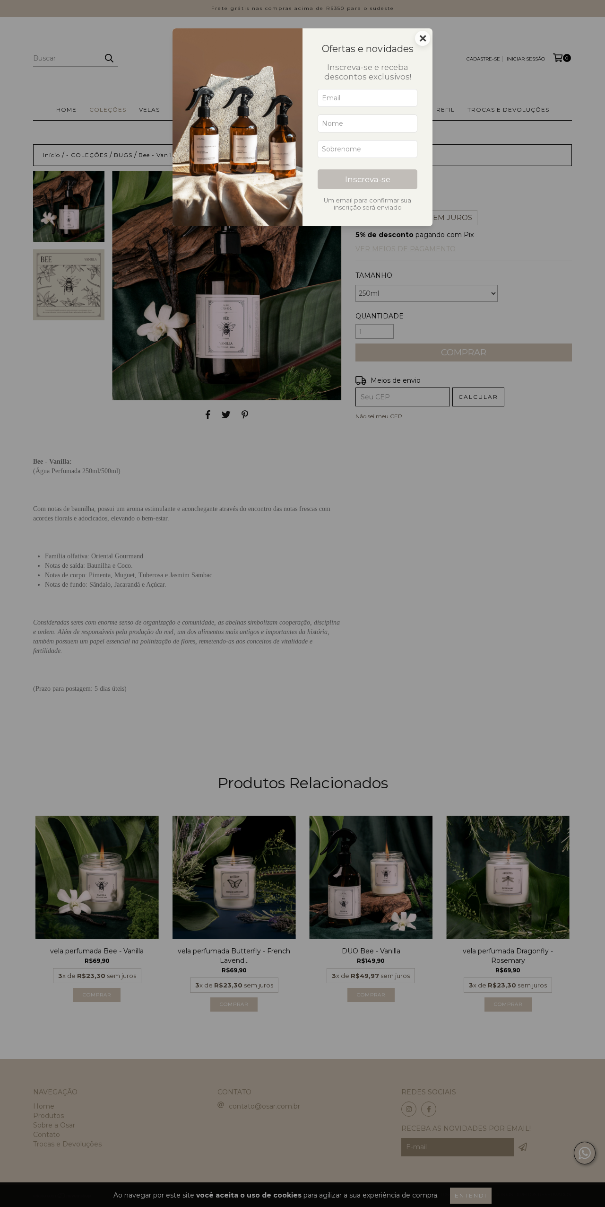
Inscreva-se (367, 179)
